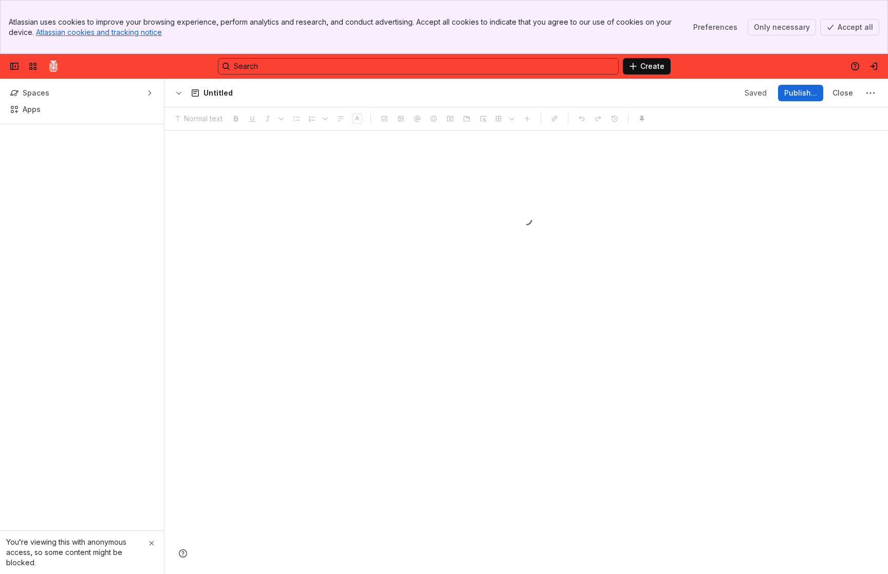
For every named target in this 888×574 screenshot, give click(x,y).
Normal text (203, 118)
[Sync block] (483, 119)
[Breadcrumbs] (179, 93)
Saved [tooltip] (756, 92)
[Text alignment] (341, 119)
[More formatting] (281, 119)
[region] (526, 352)
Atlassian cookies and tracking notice (99, 32)
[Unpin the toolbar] (642, 119)
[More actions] (870, 93)
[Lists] (325, 119)
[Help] (183, 553)
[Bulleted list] (296, 119)
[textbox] (526, 232)
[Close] (151, 543)
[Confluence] (53, 66)
